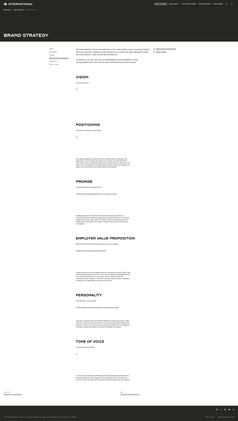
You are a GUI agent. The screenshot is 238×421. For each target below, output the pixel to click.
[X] (221, 410)
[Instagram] (233, 410)
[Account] (226, 4)
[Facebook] (217, 410)
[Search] (231, 4)
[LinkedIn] (225, 410)
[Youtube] (229, 410)
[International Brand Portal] (18, 4)
